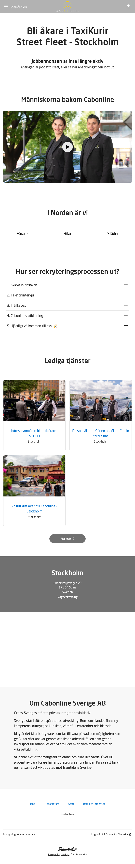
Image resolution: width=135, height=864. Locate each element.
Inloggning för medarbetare (19, 834)
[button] (128, 6)
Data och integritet (94, 803)
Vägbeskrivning (67, 597)
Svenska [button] (123, 834)
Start (71, 803)
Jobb (32, 803)
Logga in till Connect (103, 834)
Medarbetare (51, 803)
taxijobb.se (67, 814)
